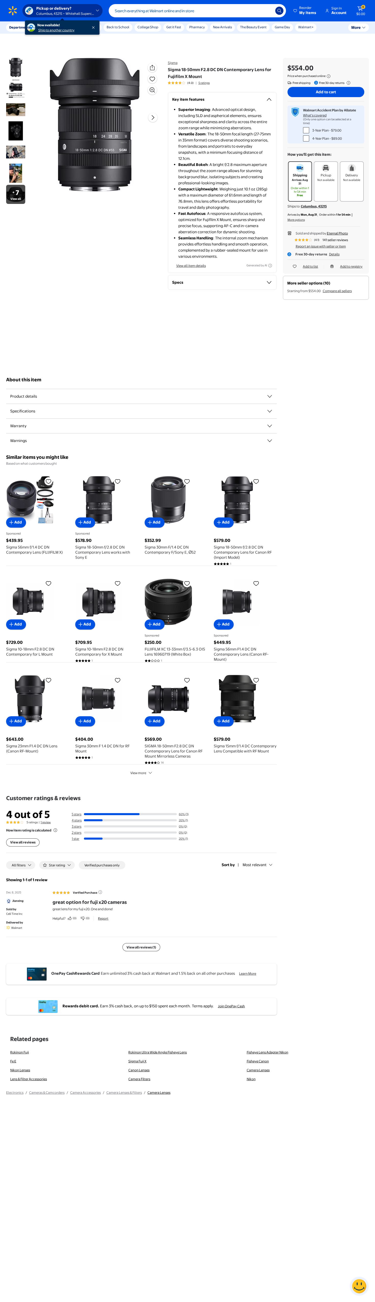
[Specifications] (270, 411)
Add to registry (351, 266)
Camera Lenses (258, 1070)
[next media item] (152, 117)
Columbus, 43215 (314, 206)
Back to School (118, 27)
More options (296, 220)
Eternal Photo (337, 233)
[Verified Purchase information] (100, 892)
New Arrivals (222, 27)
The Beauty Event (253, 27)
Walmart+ (306, 27)
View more (138, 773)
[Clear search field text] (267, 10)
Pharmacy (197, 27)
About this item (23, 380)
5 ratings (204, 82)
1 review (46, 822)
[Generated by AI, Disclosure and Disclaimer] (270, 266)
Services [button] (51, 27)
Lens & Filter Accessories (28, 1079)
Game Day (282, 27)
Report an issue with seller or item (321, 246)
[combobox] (197, 10)
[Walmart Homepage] (12, 10)
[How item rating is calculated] (55, 830)
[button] (305, 10)
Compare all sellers (337, 291)
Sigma (173, 63)
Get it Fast (173, 27)
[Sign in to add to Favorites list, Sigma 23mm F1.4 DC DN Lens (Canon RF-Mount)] (48, 680)
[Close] (94, 27)
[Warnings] (270, 441)
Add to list (310, 266)
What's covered (315, 115)
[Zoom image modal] (152, 90)
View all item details (191, 266)
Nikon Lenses (20, 1070)
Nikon (251, 1079)
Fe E (13, 1061)
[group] (189, 83)
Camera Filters (139, 1079)
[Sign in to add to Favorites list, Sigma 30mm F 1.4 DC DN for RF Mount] (118, 680)
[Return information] (347, 83)
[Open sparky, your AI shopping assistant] (359, 1286)
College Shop (148, 27)
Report (103, 918)
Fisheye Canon (258, 1061)
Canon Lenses (138, 1070)
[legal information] (329, 76)
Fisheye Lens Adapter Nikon (267, 1052)
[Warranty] (270, 426)
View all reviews (22, 842)
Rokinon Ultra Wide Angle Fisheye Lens (157, 1052)
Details (334, 254)
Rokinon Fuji (19, 1052)
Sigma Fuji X (137, 1061)
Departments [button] (19, 27)
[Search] (279, 11)
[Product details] (270, 396)
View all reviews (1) (141, 947)
